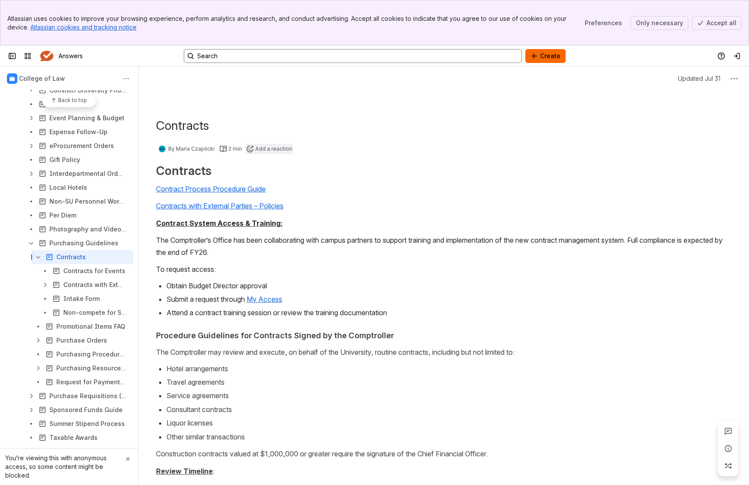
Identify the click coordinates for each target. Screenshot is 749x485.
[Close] (128, 459)
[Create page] (728, 466)
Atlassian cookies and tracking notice (83, 27)
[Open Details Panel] (728, 448)
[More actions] (126, 78)
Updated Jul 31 (699, 78)
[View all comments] (728, 431)
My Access (264, 299)
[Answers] (46, 56)
